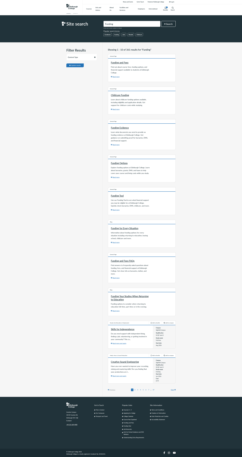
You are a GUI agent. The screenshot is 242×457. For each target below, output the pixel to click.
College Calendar (128, 416)
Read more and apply (119, 343)
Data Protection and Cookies (160, 416)
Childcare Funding (120, 95)
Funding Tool (117, 195)
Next (172, 390)
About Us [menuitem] (112, 8)
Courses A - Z (127, 410)
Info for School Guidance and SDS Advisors (134, 433)
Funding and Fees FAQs (122, 260)
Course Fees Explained (130, 419)
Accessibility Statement (158, 419)
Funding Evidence (120, 127)
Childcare (139, 35)
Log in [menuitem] (172, 2)
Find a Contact (100, 410)
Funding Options (119, 163)
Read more (115, 77)
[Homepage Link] (79, 405)
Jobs (123, 35)
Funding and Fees (119, 62)
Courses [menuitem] (89, 9)
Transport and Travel (101, 416)
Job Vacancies (128, 429)
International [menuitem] (153, 9)
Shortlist (165, 9)
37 (153, 390)
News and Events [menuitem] (128, 2)
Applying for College (129, 413)
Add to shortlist (156, 323)
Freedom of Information (159, 413)
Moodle (131, 35)
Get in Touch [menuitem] (140, 2)
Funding (116, 35)
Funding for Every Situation (124, 228)
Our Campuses (100, 413)
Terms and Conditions (158, 410)
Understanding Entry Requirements (134, 437)
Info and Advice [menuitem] (98, 8)
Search (173, 10)
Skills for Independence (122, 329)
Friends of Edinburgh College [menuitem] (156, 2)
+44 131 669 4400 (71, 425)
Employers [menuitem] (141, 9)
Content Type (73, 57)
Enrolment (108, 35)
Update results (76, 65)
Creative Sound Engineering (125, 361)
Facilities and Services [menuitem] (124, 8)
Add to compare (170, 323)
